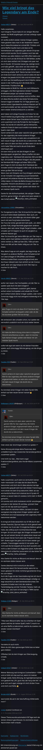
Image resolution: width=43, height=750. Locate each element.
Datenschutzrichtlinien (29, 740)
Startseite (4, 736)
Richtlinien (24, 736)
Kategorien (14, 736)
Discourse (22, 745)
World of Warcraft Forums (9, 2)
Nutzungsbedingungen (9, 740)
